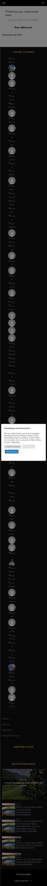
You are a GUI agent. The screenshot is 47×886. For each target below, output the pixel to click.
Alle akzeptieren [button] (11, 451)
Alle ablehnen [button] (28, 446)
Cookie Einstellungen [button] (13, 446)
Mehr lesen (16, 442)
